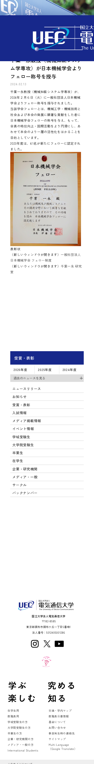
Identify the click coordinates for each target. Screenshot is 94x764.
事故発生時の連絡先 (62, 733)
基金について (57, 722)
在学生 (17, 460)
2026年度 (20, 369)
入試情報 (19, 412)
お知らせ (19, 396)
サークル (19, 484)
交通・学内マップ (60, 710)
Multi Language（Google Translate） (63, 747)
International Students (23, 750)
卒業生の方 (15, 733)
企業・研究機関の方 (21, 739)
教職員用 (13, 716)
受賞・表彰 (24, 358)
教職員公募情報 (59, 716)
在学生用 (13, 710)
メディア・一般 (24, 476)
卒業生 (17, 452)
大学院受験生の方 (19, 727)
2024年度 (70, 369)
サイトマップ (57, 739)
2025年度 (45, 369)
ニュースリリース (26, 388)
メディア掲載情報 (26, 420)
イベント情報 (23, 428)
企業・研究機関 (24, 468)
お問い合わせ (57, 727)
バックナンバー (24, 492)
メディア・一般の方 (21, 744)
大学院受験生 (23, 444)
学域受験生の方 (18, 722)
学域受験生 (21, 436)
